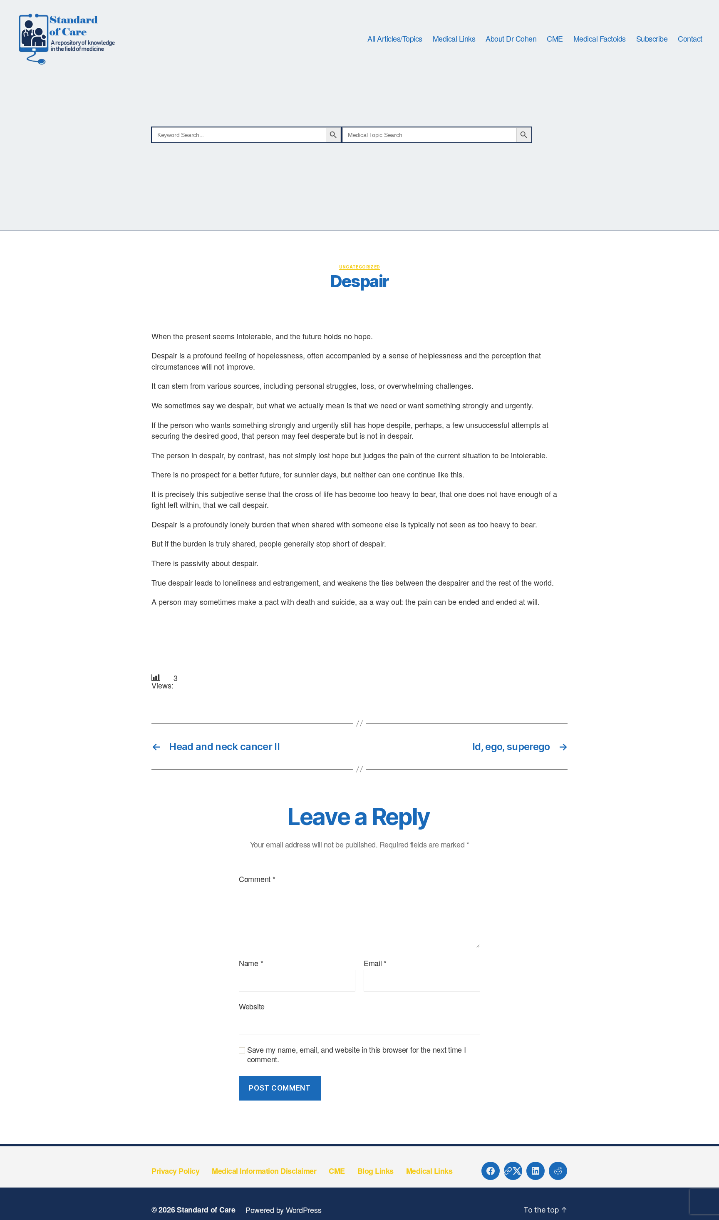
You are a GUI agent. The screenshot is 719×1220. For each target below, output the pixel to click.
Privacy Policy (175, 1170)
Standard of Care (206, 1209)
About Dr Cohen (511, 38)
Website (252, 1006)
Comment (257, 879)
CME (555, 38)
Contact (690, 38)
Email (375, 963)
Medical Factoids (599, 38)
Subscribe (652, 38)
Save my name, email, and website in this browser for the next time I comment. (356, 1054)
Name (251, 963)
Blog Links (375, 1170)
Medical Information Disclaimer (264, 1170)
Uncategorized (359, 266)
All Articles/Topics (394, 38)
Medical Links (454, 38)
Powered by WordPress (283, 1209)
